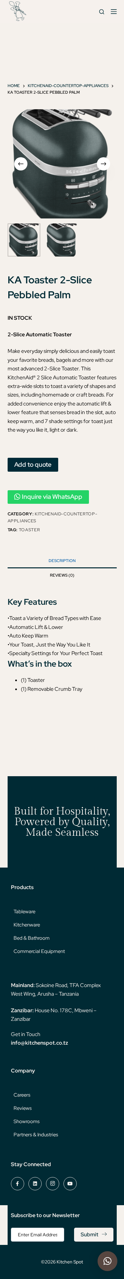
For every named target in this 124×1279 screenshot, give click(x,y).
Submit (89, 1234)
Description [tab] (62, 560)
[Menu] (114, 12)
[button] (107, 1261)
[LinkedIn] (35, 1183)
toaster (29, 530)
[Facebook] (17, 1183)
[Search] (101, 11)
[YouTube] (70, 1183)
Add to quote (33, 464)
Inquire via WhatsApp (52, 497)
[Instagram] (52, 1183)
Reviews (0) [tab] (62, 575)
